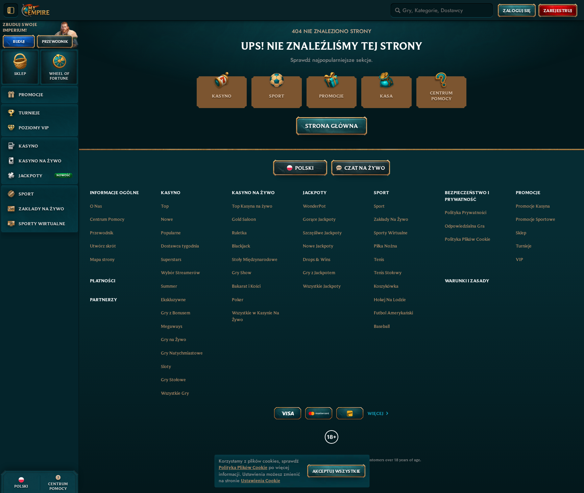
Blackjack (241, 246)
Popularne (171, 233)
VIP (519, 259)
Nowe (167, 219)
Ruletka (239, 233)
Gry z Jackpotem (319, 272)
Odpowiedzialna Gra (465, 226)
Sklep (521, 233)
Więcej (375, 413)
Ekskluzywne (173, 299)
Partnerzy (103, 299)
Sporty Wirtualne (391, 233)
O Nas (96, 206)
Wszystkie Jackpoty (322, 286)
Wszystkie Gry (175, 393)
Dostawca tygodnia (180, 246)
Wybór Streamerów (180, 272)
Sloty (166, 366)
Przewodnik (101, 233)
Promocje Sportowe (535, 219)
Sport (379, 206)
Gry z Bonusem (175, 313)
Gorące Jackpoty (319, 219)
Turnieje (524, 246)
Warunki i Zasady (467, 281)
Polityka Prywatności (465, 212)
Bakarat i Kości (246, 286)
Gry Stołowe (173, 380)
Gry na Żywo (173, 339)
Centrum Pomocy (107, 219)
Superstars (171, 259)
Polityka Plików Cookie (467, 239)
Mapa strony (102, 259)
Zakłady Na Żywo (391, 219)
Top (165, 206)
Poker (237, 299)
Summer (169, 286)
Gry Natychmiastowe (182, 353)
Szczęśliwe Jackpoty (322, 233)
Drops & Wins (316, 259)
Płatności (102, 281)
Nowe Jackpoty (318, 246)
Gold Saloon (244, 219)
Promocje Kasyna (533, 206)
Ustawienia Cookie (260, 481)
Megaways (171, 326)
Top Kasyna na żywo (252, 206)
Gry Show (241, 272)
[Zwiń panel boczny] (11, 10)
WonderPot (314, 206)
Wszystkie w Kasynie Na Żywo (255, 316)
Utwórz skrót (103, 246)
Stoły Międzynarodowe (254, 259)
